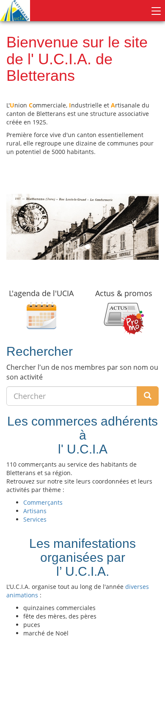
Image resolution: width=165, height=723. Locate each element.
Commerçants (43, 502)
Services (35, 519)
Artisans (35, 511)
